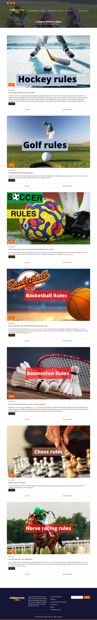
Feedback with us (83, 11)
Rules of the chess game (16, 483)
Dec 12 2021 (11, 170)
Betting (44, 11)
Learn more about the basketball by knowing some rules (28, 326)
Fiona (28, 109)
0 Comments (68, 109)
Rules (74, 11)
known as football (68, 254)
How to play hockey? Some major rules (21, 93)
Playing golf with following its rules (20, 173)
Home (40, 24)
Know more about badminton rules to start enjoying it (27, 404)
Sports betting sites (33, 11)
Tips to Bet (68, 11)
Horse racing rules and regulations (20, 559)
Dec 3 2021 (11, 480)
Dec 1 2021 (11, 556)
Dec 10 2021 (11, 247)
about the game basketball (35, 329)
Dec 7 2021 (11, 323)
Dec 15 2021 (11, 90)
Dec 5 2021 (11, 402)
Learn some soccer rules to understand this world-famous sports (31, 249)
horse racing (50, 562)
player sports (34, 407)
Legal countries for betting (55, 11)
